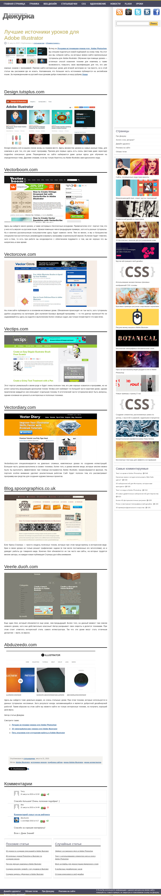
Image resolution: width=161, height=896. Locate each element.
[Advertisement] (66, 748)
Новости (115, 4)
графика (34, 4)
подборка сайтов (55, 762)
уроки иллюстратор (92, 762)
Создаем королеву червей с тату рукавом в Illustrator (27, 869)
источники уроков (39, 762)
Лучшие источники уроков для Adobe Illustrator (41, 35)
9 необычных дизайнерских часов (68, 869)
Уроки (139, 4)
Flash (128, 4)
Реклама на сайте (67, 891)
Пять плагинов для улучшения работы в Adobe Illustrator (38, 733)
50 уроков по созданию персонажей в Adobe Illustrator (27, 851)
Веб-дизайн (50, 4)
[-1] (44, 795)
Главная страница (14, 4)
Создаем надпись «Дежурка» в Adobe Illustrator (25, 874)
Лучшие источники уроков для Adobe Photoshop (34, 725)
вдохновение (98, 4)
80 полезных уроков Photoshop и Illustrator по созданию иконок (24, 857)
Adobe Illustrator (23, 762)
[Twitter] (138, 12)
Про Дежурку (48, 891)
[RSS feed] (119, 12)
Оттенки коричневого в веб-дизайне (69, 874)
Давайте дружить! (12, 891)
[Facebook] (156, 12)
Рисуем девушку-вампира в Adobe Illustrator (23, 864)
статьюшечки (69, 4)
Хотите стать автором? (14, 894)
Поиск (154, 23)
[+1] (42, 795)
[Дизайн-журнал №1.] (18, 16)
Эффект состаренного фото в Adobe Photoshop (74, 851)
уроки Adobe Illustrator (73, 762)
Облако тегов (31, 891)
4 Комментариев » (53, 43)
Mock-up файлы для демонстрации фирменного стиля (76, 864)
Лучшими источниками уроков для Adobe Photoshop (82, 48)
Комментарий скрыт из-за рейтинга (32, 814)
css (84, 4)
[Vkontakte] (147, 12)
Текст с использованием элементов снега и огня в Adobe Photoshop (75, 857)
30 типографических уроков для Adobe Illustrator (34, 729)
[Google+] (128, 12)
